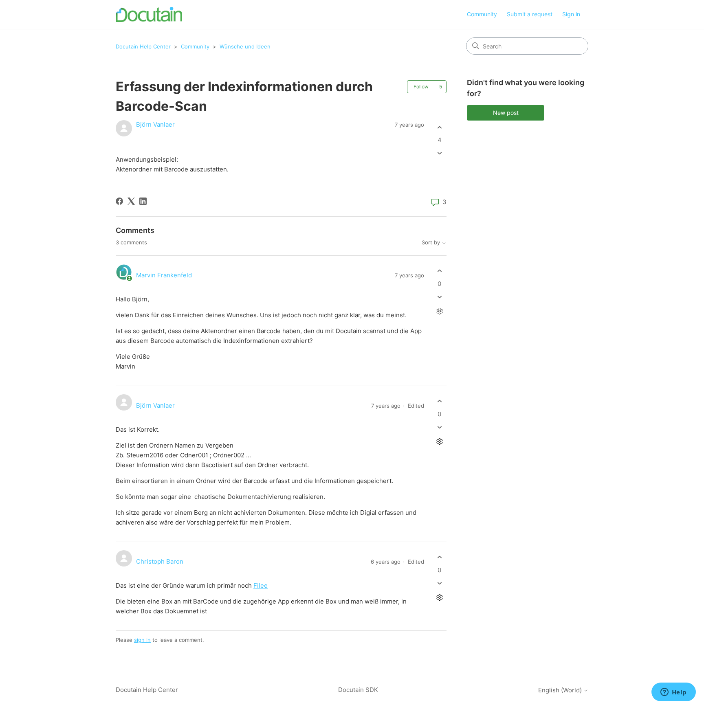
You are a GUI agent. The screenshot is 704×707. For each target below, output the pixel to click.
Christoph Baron (159, 561)
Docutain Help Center (143, 46)
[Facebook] (119, 201)
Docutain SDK (358, 690)
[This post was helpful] (439, 127)
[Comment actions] (439, 311)
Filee (260, 585)
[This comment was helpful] (439, 271)
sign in (142, 640)
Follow (421, 86)
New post (506, 112)
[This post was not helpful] (439, 153)
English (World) (560, 690)
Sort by (432, 242)
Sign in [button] (571, 14)
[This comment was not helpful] (439, 297)
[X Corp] (131, 201)
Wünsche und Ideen (245, 46)
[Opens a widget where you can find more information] (673, 693)
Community (482, 14)
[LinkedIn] (143, 201)
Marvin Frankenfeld (164, 275)
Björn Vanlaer (155, 124)
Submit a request (529, 14)
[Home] (149, 14)
